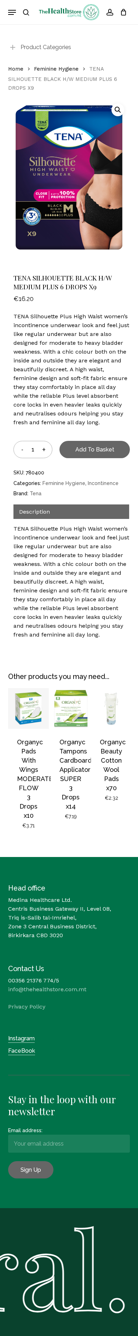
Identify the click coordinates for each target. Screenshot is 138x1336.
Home (15, 69)
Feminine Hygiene (56, 69)
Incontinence (103, 483)
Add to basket (94, 449)
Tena (35, 493)
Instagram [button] (21, 1038)
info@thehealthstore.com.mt (47, 989)
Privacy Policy (26, 1006)
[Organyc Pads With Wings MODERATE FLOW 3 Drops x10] (28, 708)
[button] (12, 12)
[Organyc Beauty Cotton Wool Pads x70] (111, 708)
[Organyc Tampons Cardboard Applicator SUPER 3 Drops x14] (71, 708)
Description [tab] (34, 511)
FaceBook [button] (21, 1050)
